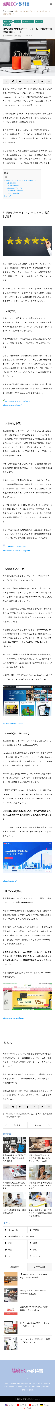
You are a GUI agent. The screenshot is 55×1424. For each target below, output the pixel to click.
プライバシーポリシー (32, 1387)
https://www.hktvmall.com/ (13, 1018)
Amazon (9, 1114)
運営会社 (45, 1387)
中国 (46, 1114)
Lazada (24, 1114)
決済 (35, 1243)
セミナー (12, 1256)
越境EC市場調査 (28, 1390)
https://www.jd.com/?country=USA (17, 550)
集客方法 (7, 25)
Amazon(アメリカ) (15, 188)
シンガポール (39, 1114)
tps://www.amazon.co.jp (13, 723)
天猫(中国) (12, 183)
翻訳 (10, 1243)
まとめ (8, 196)
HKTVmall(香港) (14, 193)
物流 (17, 21)
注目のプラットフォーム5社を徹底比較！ (22, 180)
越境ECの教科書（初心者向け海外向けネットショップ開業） (26, 1383)
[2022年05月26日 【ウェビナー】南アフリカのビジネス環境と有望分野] (40, 1125)
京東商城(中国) (14, 185)
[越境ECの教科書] (16, 4)
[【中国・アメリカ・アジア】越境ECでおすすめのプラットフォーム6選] (15, 1125)
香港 (19, 1117)
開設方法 (39, 21)
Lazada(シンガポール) (16, 190)
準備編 (36, 1230)
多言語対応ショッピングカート (21, 1236)
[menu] (51, 4)
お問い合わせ (9, 1387)
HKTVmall (16, 1114)
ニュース (37, 1256)
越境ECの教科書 (22, 1399)
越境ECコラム (28, 21)
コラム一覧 (13, 1230)
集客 (35, 1250)
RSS (27, 1378)
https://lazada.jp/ (10, 881)
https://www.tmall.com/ (12, 405)
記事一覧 (19, 1387)
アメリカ (30, 1114)
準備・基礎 (8, 21)
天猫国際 (13, 1117)
